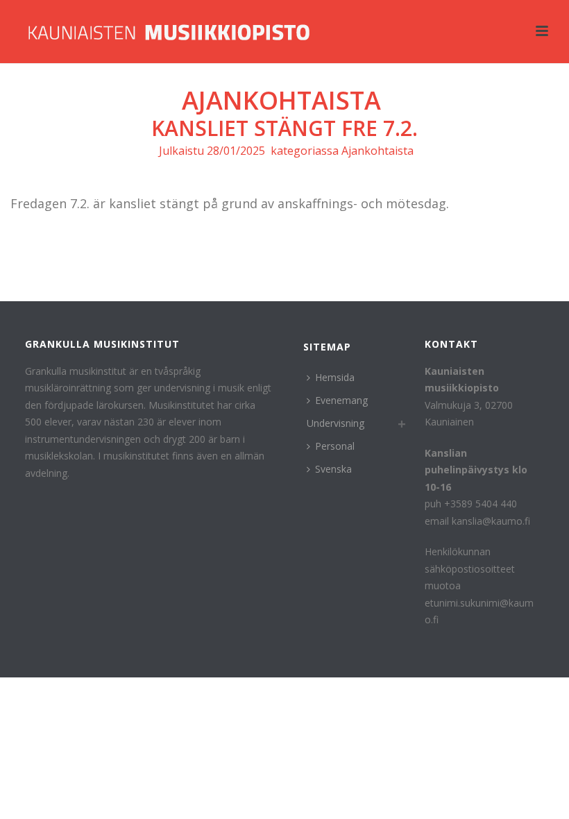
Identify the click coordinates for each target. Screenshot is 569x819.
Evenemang (341, 400)
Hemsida (335, 377)
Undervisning (335, 423)
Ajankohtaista (281, 100)
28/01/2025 (236, 150)
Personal (335, 446)
